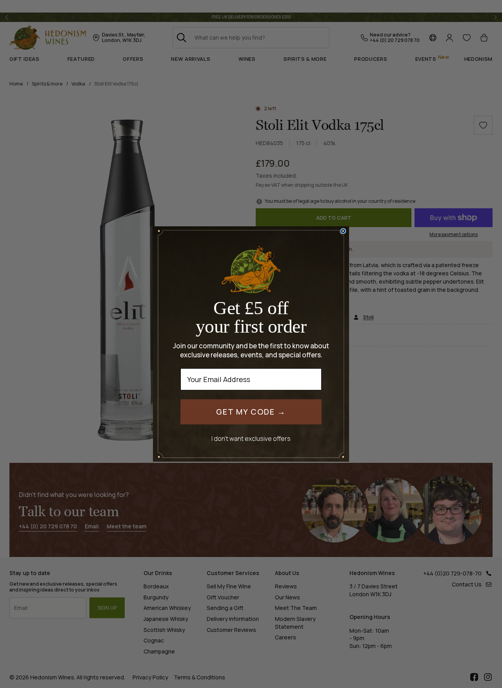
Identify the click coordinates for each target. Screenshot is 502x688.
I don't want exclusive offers (251, 438)
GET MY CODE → (251, 411)
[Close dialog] (343, 231)
